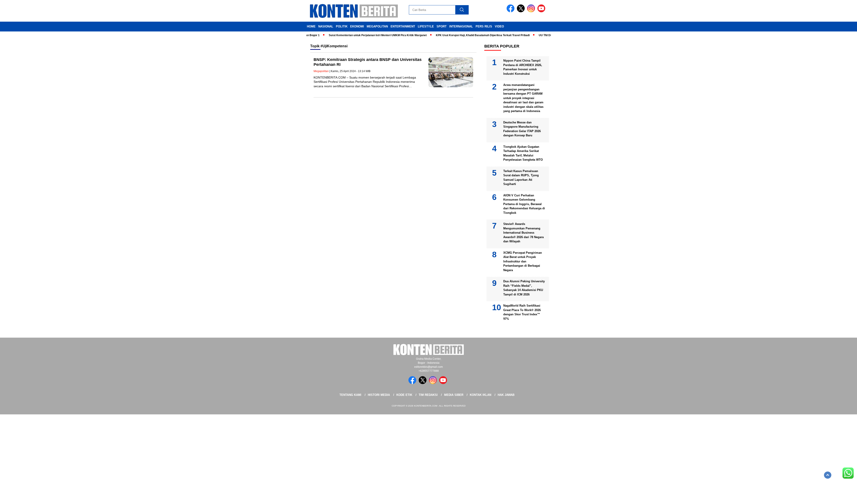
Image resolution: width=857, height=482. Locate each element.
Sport (442, 26)
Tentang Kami (350, 395)
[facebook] (511, 11)
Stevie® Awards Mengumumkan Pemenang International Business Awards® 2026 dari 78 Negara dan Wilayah (523, 232)
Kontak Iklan (480, 395)
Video (499, 26)
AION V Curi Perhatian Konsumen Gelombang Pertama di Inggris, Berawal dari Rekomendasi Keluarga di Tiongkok (524, 204)
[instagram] (532, 11)
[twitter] (521, 11)
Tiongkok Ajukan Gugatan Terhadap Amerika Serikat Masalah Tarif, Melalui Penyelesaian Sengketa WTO (523, 153)
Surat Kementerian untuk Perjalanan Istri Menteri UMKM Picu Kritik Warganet (365, 35)
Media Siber (453, 395)
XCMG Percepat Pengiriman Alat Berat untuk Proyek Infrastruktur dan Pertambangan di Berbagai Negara (522, 261)
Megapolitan (377, 26)
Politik (341, 26)
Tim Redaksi (428, 395)
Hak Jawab (506, 395)
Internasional (461, 26)
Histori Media (379, 395)
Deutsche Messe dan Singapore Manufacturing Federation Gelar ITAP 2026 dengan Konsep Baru (522, 129)
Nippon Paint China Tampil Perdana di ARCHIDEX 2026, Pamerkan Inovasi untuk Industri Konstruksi (522, 67)
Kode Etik (404, 395)
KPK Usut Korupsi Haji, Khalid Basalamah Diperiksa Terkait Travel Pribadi (470, 35)
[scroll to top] (828, 475)
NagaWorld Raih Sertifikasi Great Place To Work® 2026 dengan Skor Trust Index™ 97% (522, 312)
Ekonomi (357, 26)
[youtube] (542, 11)
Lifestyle (426, 26)
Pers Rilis (484, 26)
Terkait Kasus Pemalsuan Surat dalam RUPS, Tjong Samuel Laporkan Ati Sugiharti (521, 177)
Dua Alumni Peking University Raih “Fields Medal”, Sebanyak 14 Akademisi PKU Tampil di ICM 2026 (524, 288)
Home (311, 26)
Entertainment (403, 26)
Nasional (325, 26)
